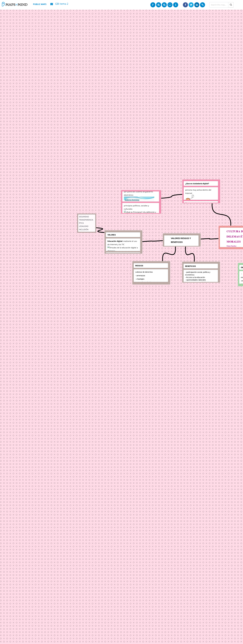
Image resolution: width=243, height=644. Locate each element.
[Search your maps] (231, 4)
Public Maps (39, 4)
